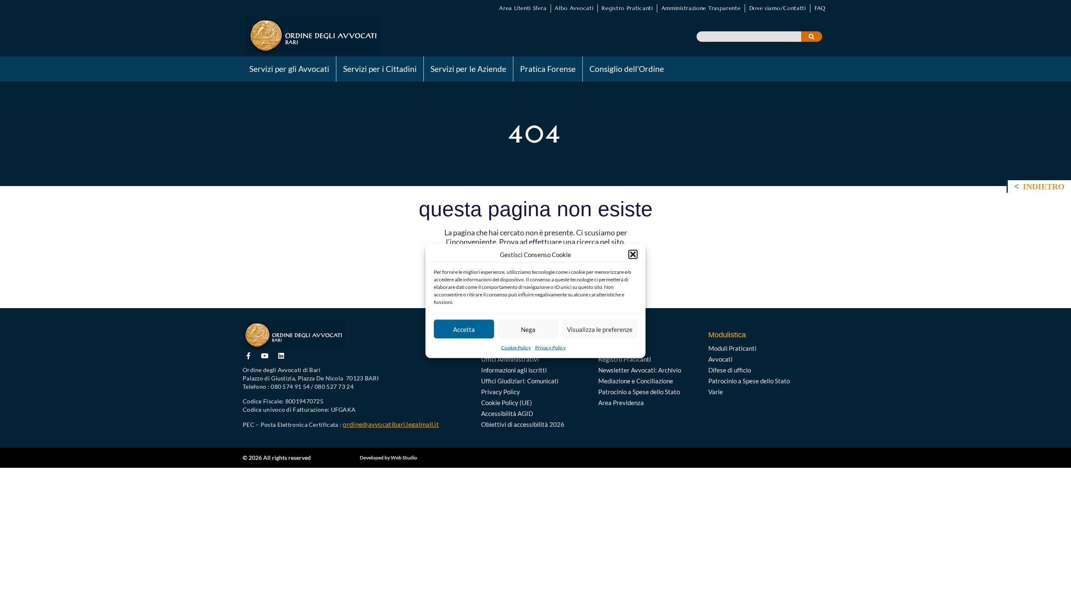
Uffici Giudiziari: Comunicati (520, 381)
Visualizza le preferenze (600, 329)
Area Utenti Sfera (522, 8)
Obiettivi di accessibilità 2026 (522, 424)
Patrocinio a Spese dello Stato (639, 391)
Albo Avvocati (574, 8)
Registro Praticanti (627, 8)
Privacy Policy (550, 347)
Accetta (464, 329)
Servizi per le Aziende (468, 69)
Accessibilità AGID (507, 413)
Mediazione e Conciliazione (635, 381)
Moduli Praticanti (732, 348)
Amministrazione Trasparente (701, 8)
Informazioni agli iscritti (514, 370)
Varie (715, 391)
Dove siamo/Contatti (777, 8)
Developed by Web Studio (388, 457)
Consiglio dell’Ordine (626, 69)
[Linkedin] (281, 355)
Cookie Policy (516, 347)
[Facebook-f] (249, 355)
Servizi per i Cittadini (380, 69)
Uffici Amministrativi (510, 359)
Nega (528, 329)
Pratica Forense (548, 69)
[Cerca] (811, 36)
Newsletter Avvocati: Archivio (639, 370)
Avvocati (720, 359)
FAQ (820, 8)
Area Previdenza (621, 402)
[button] (633, 254)
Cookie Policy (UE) (506, 402)
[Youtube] (265, 355)
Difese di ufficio (729, 370)
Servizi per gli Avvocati (289, 69)
